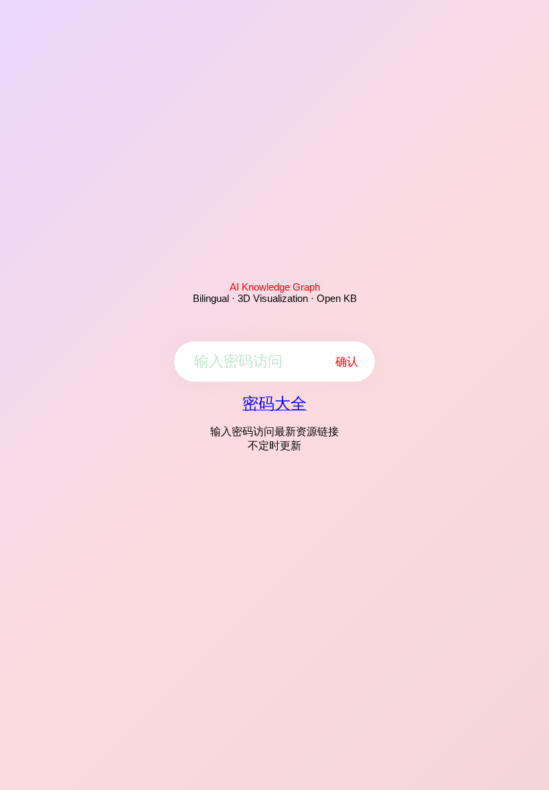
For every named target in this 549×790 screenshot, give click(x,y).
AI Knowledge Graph (275, 287)
